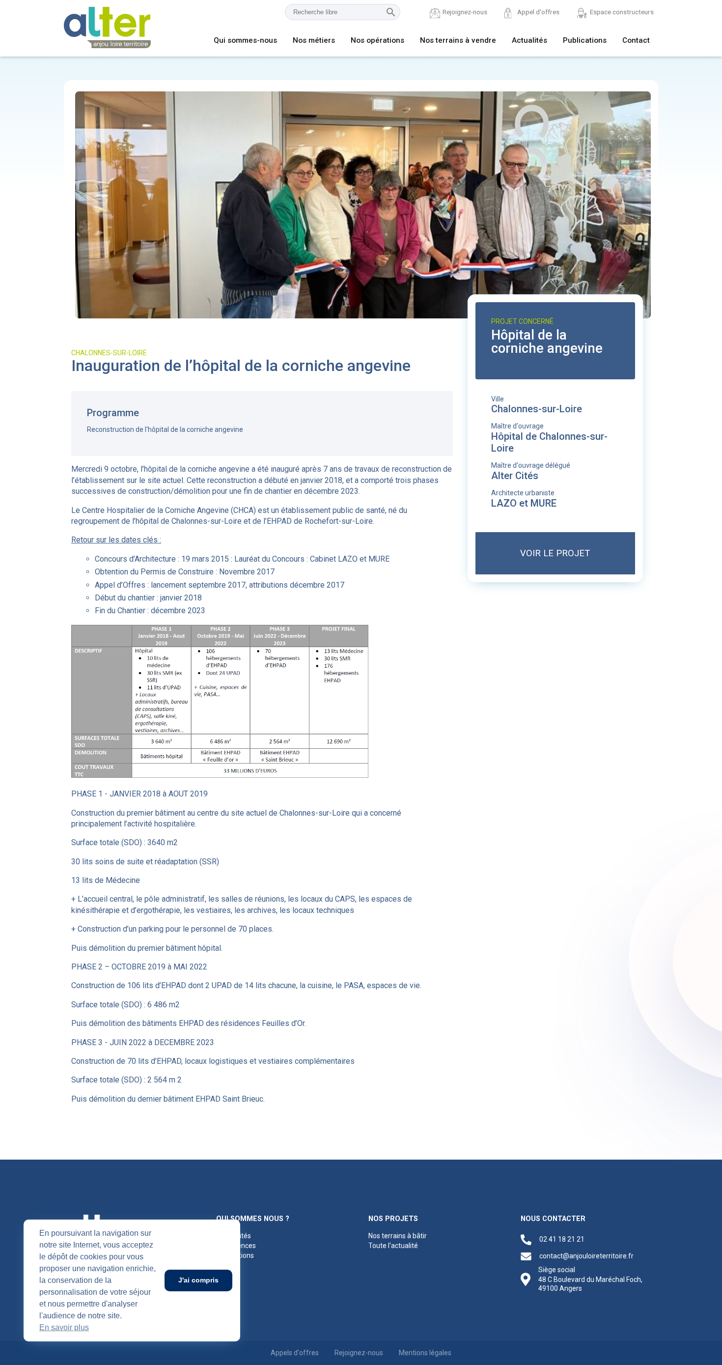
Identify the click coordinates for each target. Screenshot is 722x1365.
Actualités (529, 40)
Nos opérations (377, 40)
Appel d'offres (538, 12)
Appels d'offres (295, 1353)
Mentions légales (425, 1353)
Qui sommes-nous (245, 40)
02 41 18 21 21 (561, 1239)
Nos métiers (314, 40)
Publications (585, 40)
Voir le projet (555, 553)
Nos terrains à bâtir (397, 1236)
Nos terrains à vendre (458, 40)
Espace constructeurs (622, 12)
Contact (636, 40)
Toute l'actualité (393, 1246)
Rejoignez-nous (465, 12)
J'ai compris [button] (198, 1280)
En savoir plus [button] (64, 1327)
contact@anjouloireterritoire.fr (586, 1256)
